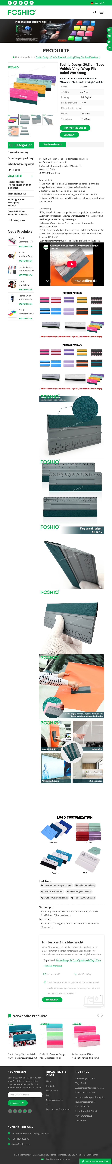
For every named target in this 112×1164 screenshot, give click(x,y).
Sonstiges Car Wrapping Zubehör (16, 202)
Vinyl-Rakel (15, 175)
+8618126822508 (20, 1138)
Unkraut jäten (16, 220)
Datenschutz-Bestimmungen (58, 1109)
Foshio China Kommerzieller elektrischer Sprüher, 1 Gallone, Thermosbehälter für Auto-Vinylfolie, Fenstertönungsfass (26, 297)
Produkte (50, 1085)
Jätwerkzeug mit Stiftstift (86, 1111)
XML (48, 1104)
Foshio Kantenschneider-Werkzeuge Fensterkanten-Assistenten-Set (26, 312)
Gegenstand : (72, 963)
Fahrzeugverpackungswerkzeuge (21, 158)
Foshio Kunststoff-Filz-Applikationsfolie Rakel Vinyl (85, 1056)
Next (102, 1015)
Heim (17, 57)
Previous (98, 1015)
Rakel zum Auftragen (85, 897)
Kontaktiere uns (73, 128)
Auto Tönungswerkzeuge (56, 897)
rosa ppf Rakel (82, 1106)
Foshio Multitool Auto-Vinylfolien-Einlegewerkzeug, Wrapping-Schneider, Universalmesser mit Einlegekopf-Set (26, 254)
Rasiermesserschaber (85, 1101)
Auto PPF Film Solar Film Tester (18, 213)
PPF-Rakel (14, 169)
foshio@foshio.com (21, 1144)
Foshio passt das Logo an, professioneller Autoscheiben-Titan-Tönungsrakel (70, 925)
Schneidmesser (17, 193)
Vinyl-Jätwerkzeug (83, 1115)
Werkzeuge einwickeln (80, 891)
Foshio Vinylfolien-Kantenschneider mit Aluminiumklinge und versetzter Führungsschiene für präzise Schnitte (26, 283)
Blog (48, 1095)
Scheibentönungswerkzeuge (21, 164)
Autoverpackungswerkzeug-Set (89, 1097)
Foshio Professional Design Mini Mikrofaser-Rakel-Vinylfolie (52, 1056)
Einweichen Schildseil (85, 1092)
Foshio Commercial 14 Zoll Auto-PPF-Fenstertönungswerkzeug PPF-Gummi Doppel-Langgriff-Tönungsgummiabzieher (26, 240)
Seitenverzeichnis (54, 1099)
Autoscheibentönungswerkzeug (89, 1087)
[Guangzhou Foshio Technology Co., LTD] (22, 12)
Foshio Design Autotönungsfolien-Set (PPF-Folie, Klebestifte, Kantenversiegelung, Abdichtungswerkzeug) (26, 269)
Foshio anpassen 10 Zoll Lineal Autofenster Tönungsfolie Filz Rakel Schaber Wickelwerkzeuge (69, 913)
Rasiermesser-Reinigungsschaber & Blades (19, 184)
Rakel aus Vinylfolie (54, 891)
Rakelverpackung (87, 885)
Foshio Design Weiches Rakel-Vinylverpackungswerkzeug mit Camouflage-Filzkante (22, 1056)
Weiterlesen (25, 246)
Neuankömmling (18, 152)
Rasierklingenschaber (85, 1078)
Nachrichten (52, 1090)
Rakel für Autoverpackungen (58, 885)
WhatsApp (69, 134)
